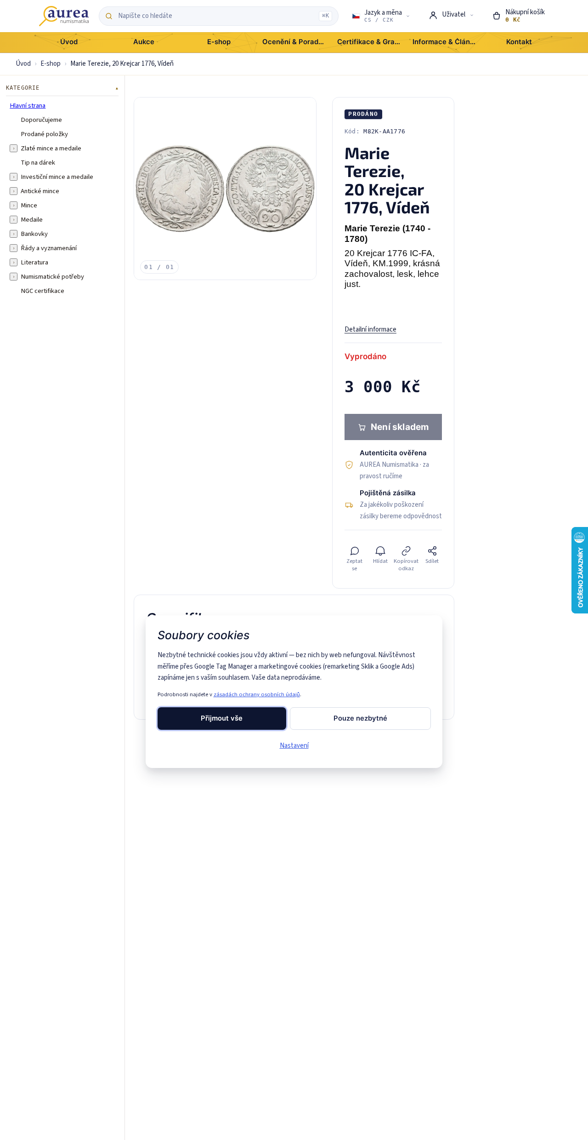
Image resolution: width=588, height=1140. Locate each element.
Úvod (23, 64)
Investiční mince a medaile (57, 177)
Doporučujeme (41, 120)
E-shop (50, 64)
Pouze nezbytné (360, 718)
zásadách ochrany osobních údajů (257, 694)
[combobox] (216, 16)
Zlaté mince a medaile (51, 148)
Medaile (32, 220)
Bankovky (34, 234)
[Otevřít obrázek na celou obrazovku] (225, 188)
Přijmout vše (222, 718)
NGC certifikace (42, 291)
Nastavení (294, 745)
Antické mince (40, 191)
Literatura (34, 262)
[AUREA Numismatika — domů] (64, 16)
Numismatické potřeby (52, 277)
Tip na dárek (38, 163)
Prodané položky (44, 134)
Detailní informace (370, 329)
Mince (29, 205)
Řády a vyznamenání (49, 248)
